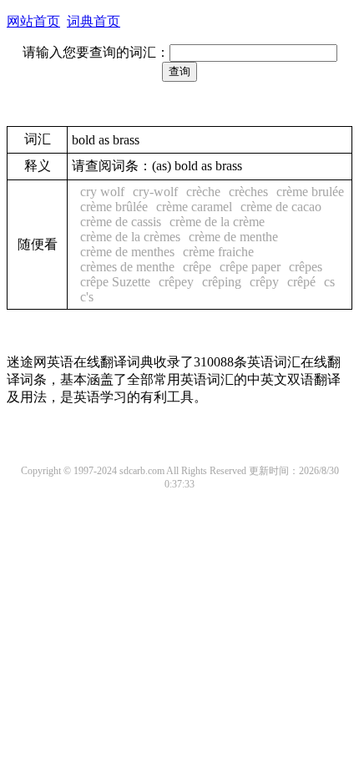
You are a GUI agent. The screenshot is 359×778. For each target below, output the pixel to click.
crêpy (264, 282)
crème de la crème (217, 222)
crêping (221, 282)
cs (329, 282)
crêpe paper (250, 267)
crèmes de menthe (127, 267)
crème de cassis (120, 222)
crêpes (305, 267)
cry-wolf (155, 191)
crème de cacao (280, 207)
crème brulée (310, 191)
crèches (248, 191)
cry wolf (102, 191)
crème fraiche (218, 252)
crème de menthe (233, 237)
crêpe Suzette (115, 282)
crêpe (197, 267)
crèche (203, 191)
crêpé (301, 282)
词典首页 (93, 21)
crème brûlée (114, 207)
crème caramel (194, 207)
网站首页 (33, 21)
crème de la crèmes (130, 237)
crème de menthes (127, 252)
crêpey (176, 282)
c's (87, 297)
